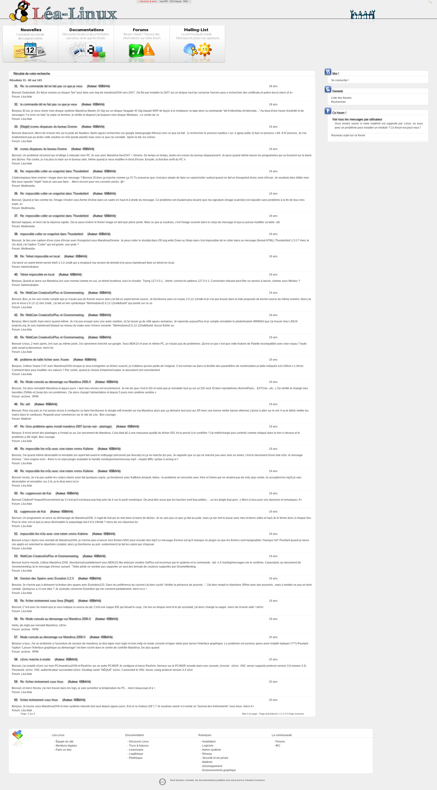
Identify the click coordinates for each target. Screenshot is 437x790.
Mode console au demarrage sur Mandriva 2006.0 (52, 637)
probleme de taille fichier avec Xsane (44, 359)
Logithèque (136, 753)
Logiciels (207, 745)
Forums (280, 741)
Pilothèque (135, 758)
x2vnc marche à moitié (35, 659)
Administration (30, 266)
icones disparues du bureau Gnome (43, 149)
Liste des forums (341, 97)
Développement (212, 766)
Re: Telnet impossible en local (40, 256)
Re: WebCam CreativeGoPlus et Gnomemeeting (52, 292)
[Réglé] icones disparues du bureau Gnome (48, 126)
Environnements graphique (219, 770)
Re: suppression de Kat (35, 493)
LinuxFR (164, 1)
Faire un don (63, 749)
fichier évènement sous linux (39, 700)
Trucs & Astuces (139, 745)
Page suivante (296, 713)
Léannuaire (136, 749)
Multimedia (28, 185)
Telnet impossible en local (37, 274)
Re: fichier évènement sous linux (41, 681)
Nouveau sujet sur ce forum (348, 135)
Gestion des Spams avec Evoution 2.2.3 (47, 578)
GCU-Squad (175, 1)
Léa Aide (26, 96)
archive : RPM (29, 396)
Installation (209, 741)
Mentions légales (66, 745)
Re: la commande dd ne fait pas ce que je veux (51, 86)
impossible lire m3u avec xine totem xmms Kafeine (54, 533)
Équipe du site (65, 741)
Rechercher (338, 101)
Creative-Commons (255, 780)
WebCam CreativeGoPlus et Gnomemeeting (49, 556)
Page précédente (268, 713)
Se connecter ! (340, 80)
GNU (185, 1)
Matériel (26, 418)
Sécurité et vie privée (215, 758)
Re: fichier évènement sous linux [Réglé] (47, 600)
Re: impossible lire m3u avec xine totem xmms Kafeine (56, 448)
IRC (278, 745)
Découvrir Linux (139, 741)
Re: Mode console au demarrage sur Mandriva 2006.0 (55, 382)
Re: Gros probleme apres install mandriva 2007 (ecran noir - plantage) (66, 426)
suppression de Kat (33, 511)
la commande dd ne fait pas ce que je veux (48, 104)
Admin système (211, 749)
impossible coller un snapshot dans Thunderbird (51, 234)
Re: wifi (25, 404)
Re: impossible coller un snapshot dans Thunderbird (54, 171)
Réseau (207, 753)
